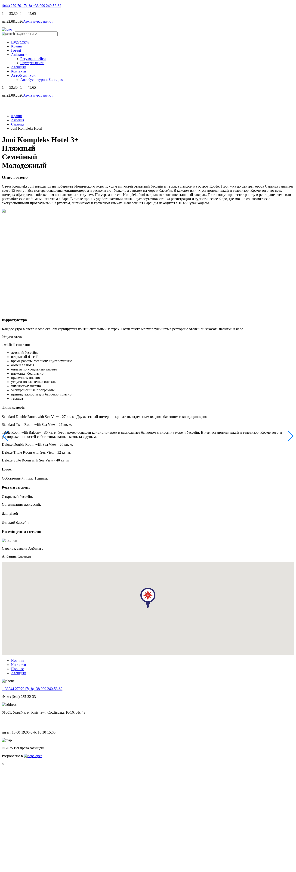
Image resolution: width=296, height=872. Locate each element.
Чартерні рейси (32, 63)
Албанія (17, 120)
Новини (17, 660)
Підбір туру (20, 42)
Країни (16, 46)
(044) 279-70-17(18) (17, 6)
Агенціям (18, 67)
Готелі (16, 50)
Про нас (17, 669)
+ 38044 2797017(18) (18, 689)
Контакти (18, 71)
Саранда (17, 124)
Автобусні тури (23, 75)
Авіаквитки (20, 54)
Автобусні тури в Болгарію (41, 80)
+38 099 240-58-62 (47, 6)
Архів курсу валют (38, 21)
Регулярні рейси (33, 59)
